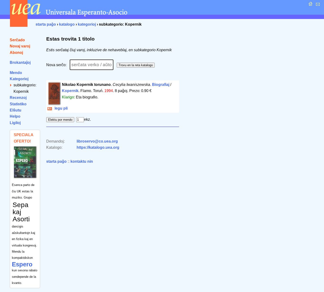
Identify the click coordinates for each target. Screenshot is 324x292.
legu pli (60, 108)
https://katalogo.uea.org (98, 147)
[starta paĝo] (310, 5)
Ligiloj (15, 123)
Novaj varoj (20, 46)
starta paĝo (46, 24)
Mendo (16, 73)
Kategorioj (19, 79)
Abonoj (16, 53)
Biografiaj (160, 85)
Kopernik (70, 91)
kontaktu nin (81, 161)
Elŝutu (15, 110)
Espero (22, 264)
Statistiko (18, 104)
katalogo (67, 24)
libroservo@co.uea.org (97, 141)
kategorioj (87, 24)
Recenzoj (18, 98)
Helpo (15, 116)
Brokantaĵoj (20, 62)
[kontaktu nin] (317, 5)
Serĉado (17, 40)
